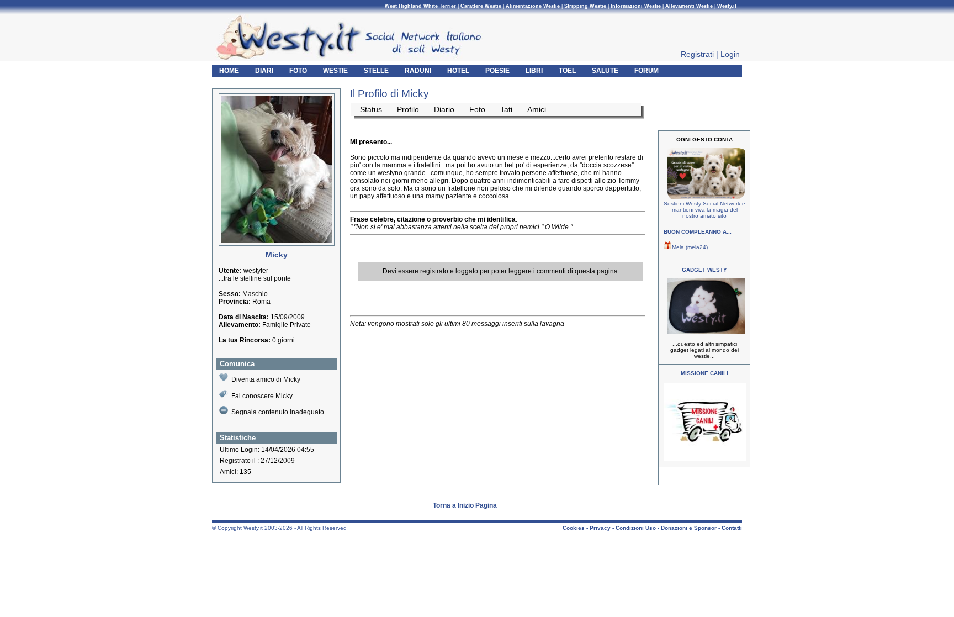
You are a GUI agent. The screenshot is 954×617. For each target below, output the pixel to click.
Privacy (600, 528)
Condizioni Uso (636, 528)
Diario (444, 109)
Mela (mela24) (690, 247)
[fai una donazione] (705, 197)
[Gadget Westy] (705, 332)
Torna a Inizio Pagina (465, 505)
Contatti (732, 528)
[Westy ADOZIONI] (705, 459)
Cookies (574, 528)
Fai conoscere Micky (262, 396)
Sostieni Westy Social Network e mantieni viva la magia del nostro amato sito (704, 210)
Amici (536, 109)
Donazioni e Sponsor (689, 528)
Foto (477, 109)
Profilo (408, 109)
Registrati (697, 54)
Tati (506, 109)
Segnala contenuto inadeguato (277, 412)
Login (730, 54)
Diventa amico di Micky (265, 379)
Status (371, 109)
